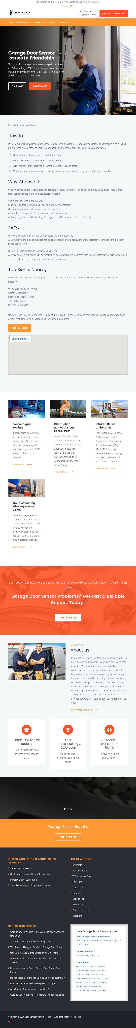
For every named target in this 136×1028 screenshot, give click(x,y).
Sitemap (77, 1016)
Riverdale (77, 864)
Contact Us (67, 6)
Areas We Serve (22, 22)
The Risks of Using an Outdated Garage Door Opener (37, 947)
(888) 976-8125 (89, 14)
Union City (77, 887)
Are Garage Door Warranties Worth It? (29, 989)
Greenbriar (77, 915)
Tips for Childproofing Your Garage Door (30, 941)
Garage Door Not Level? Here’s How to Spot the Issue (37, 994)
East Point (77, 904)
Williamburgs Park (81, 876)
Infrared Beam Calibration (23, 879)
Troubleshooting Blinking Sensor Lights (30, 885)
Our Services (39, 22)
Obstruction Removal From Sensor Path (30, 874)
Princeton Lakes (80, 910)
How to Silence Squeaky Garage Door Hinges (33, 983)
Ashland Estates (80, 870)
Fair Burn (77, 881)
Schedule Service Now (113, 13)
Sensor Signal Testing (21, 868)
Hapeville (77, 893)
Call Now (17, 86)
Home (11, 22)
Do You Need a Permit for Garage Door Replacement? (37, 977)
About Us (53, 22)
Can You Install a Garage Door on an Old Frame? (34, 952)
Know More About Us (81, 709)
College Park (78, 898)
